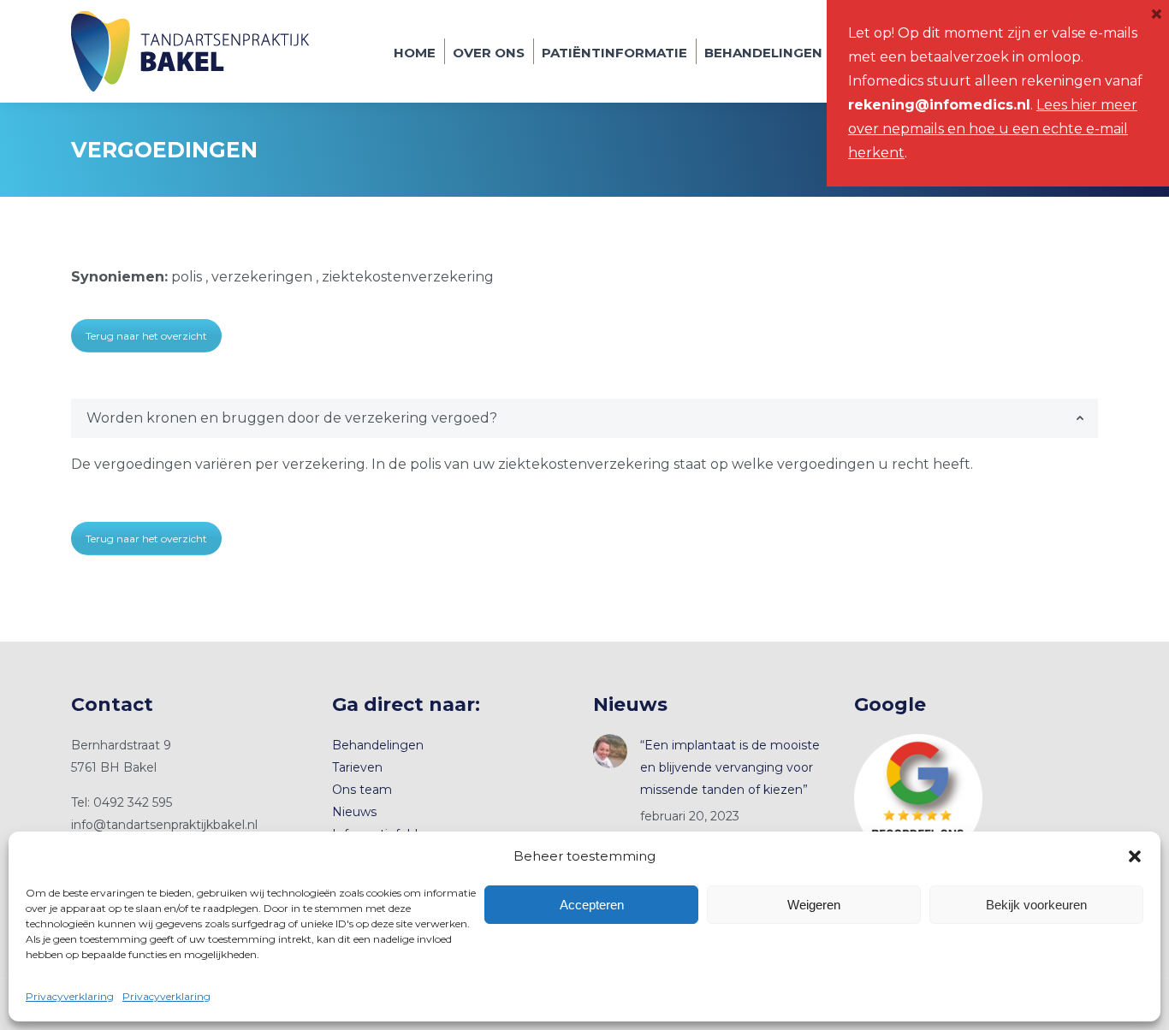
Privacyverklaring (70, 996)
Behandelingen (378, 745)
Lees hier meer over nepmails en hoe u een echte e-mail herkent (992, 129)
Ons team (362, 789)
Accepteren (592, 904)
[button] (1134, 856)
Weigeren (813, 904)
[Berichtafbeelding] (610, 751)
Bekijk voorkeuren (1036, 904)
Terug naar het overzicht (146, 335)
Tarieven (357, 767)
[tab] (584, 418)
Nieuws (354, 812)
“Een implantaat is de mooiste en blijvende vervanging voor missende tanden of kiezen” (730, 767)
